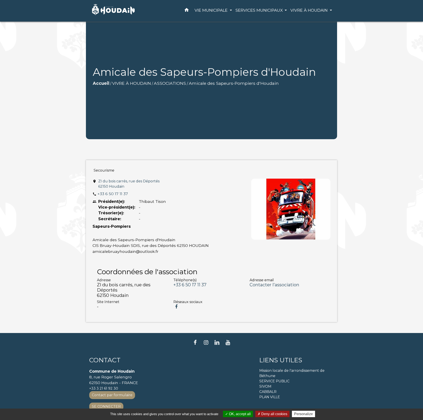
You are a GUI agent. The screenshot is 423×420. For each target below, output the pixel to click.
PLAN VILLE (269, 397)
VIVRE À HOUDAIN (131, 83)
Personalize (303, 414)
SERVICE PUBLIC (274, 381)
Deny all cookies (273, 414)
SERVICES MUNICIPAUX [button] (260, 10)
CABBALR (267, 392)
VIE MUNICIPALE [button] (212, 10)
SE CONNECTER (106, 406)
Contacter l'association (274, 284)
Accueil (101, 83)
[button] (186, 11)
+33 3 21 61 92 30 (103, 388)
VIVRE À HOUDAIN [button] (309, 10)
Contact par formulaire (112, 395)
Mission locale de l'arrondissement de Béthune (292, 373)
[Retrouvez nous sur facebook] (176, 306)
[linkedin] (217, 342)
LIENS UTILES (280, 360)
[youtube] (228, 342)
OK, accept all (239, 414)
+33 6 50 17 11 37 (112, 193)
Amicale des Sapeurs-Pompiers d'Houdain (234, 83)
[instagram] (206, 342)
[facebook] (195, 342)
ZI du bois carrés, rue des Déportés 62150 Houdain (129, 184)
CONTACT (105, 360)
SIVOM (265, 386)
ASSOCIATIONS (170, 83)
